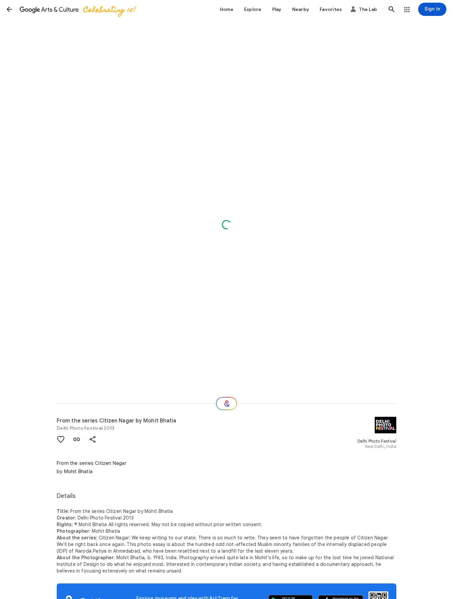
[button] (9, 9)
